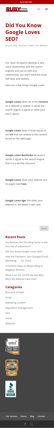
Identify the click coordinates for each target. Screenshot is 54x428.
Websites (44, 45)
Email (8, 297)
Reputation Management (19, 307)
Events (24, 416)
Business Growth (26, 45)
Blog (32, 416)
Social (8, 318)
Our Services (11, 416)
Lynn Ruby (12, 45)
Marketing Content (15, 302)
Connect (41, 416)
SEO (37, 45)
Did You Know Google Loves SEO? (23, 251)
